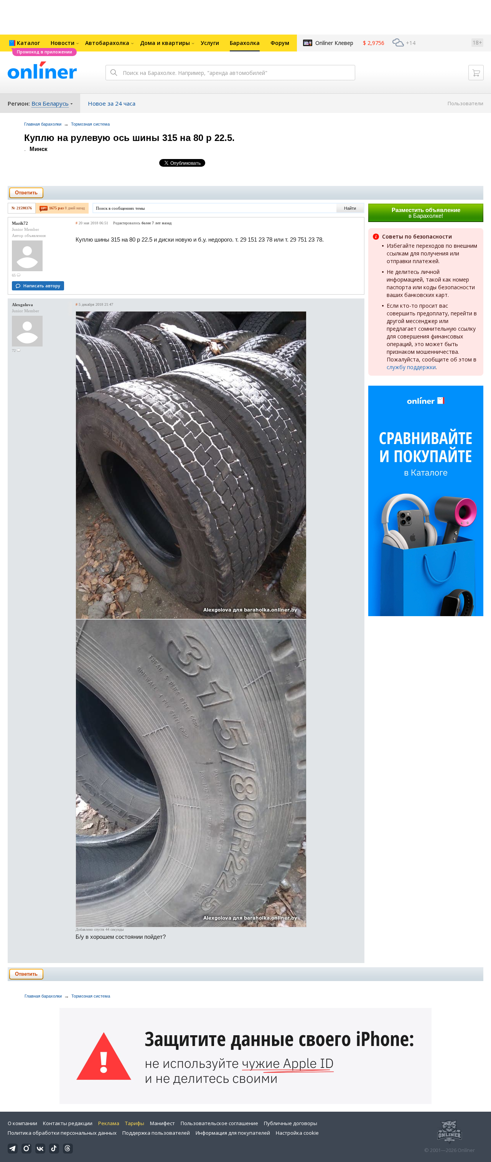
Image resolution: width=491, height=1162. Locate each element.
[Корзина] (476, 72)
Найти (350, 208)
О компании (22, 1123)
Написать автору (41, 285)
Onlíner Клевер (334, 42)
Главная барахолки (42, 124)
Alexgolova (22, 304)
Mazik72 (20, 223)
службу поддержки (411, 367)
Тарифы (134, 1123)
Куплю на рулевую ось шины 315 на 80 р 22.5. (129, 138)
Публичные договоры (290, 1123)
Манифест (162, 1123)
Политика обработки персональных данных (62, 1132)
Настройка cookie (297, 1132)
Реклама (108, 1123)
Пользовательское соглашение (219, 1123)
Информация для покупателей (233, 1132)
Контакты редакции (67, 1123)
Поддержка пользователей (156, 1132)
